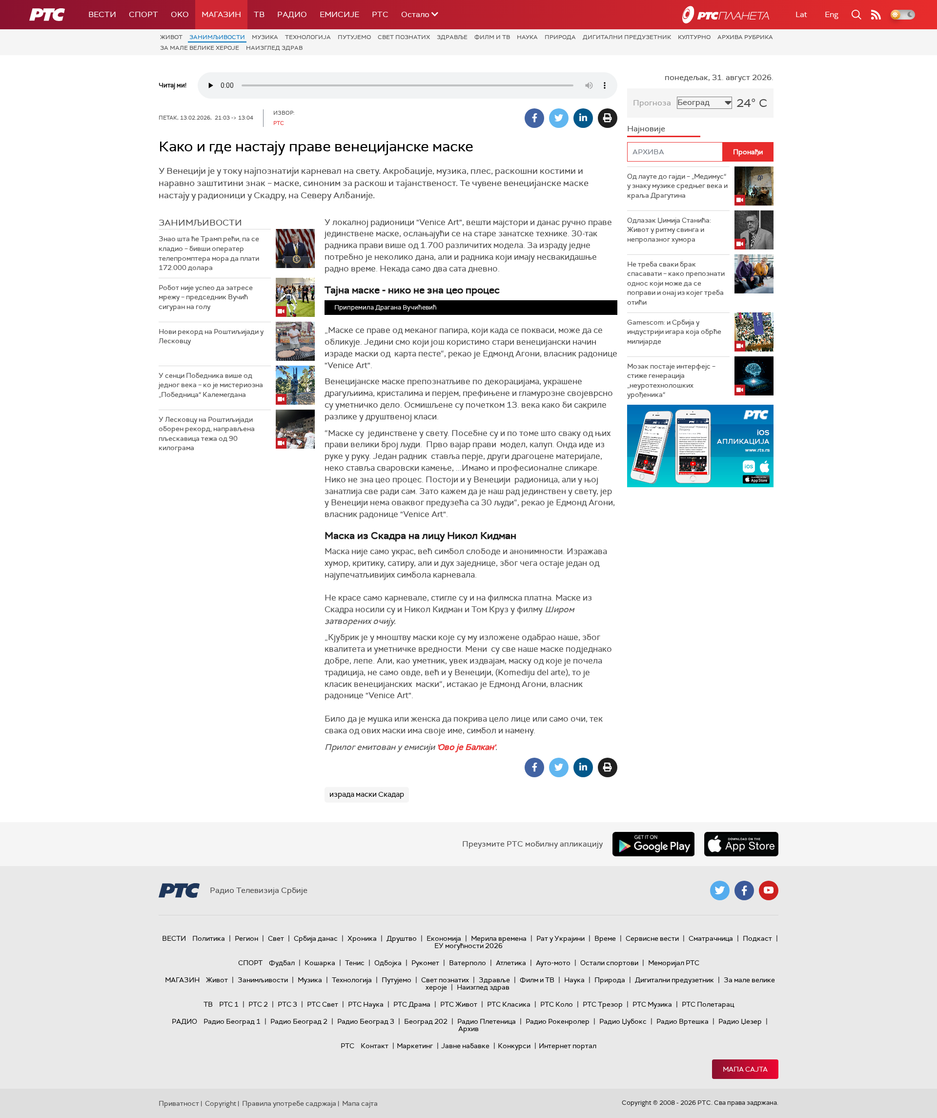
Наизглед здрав (274, 48)
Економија (444, 938)
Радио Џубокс (623, 1021)
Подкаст (757, 938)
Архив (468, 1028)
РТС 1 (229, 1004)
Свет (276, 938)
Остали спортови (609, 962)
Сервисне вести (652, 938)
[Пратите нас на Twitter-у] (720, 890)
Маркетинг (415, 1045)
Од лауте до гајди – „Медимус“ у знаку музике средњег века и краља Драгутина (677, 186)
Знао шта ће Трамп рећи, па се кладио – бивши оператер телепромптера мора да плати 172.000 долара (209, 253)
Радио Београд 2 (298, 1021)
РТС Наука (366, 1004)
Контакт (374, 1045)
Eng (831, 14)
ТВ (259, 14)
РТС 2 (258, 1004)
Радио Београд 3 (365, 1021)
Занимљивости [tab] (200, 222)
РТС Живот (458, 1004)
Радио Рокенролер (558, 1021)
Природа (560, 37)
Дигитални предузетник (627, 37)
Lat (801, 14)
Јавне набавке (465, 1045)
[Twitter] (559, 118)
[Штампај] (607, 118)
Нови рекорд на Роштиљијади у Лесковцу (211, 336)
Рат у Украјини (560, 938)
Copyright (220, 1103)
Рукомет (425, 962)
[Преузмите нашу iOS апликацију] (741, 844)
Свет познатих (404, 37)
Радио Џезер (740, 1021)
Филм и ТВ (492, 37)
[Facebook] (534, 118)
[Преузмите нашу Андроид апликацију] (653, 844)
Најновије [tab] (646, 129)
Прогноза (652, 103)
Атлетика (511, 962)
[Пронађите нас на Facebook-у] (744, 890)
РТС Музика (652, 1004)
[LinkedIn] (583, 118)
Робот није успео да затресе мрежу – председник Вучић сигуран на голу (206, 297)
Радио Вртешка (682, 1021)
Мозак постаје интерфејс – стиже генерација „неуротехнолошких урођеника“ (671, 380)
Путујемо (354, 37)
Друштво (402, 938)
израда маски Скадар (366, 794)
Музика (265, 37)
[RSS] (876, 14)
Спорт (143, 14)
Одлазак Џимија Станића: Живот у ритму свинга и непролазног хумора (669, 230)
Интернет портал (567, 1045)
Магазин (221, 14)
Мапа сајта (745, 1069)
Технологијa (308, 37)
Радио (292, 14)
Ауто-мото (553, 962)
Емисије (339, 14)
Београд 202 (426, 1021)
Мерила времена (499, 938)
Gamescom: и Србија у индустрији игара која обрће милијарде (674, 332)
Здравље (452, 37)
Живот (171, 37)
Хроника (362, 938)
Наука (527, 37)
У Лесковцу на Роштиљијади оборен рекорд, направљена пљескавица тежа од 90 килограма (207, 434)
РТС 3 (287, 1004)
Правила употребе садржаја (289, 1103)
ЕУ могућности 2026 (468, 945)
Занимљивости (217, 37)
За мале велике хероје (199, 48)
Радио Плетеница (486, 1021)
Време (605, 938)
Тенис (355, 962)
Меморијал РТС (673, 962)
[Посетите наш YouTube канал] (768, 890)
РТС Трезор (603, 1004)
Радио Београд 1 (232, 1021)
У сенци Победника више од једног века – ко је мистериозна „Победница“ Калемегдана (211, 385)
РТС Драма (411, 1004)
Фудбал (282, 962)
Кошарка (320, 962)
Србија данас (316, 938)
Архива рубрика (745, 37)
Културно (694, 37)
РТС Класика (508, 1004)
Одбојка (388, 962)
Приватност (179, 1103)
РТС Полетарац (708, 1004)
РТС (380, 14)
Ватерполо (467, 962)
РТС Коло (556, 1004)
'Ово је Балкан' (466, 747)
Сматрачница (711, 938)
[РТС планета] (725, 14)
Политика (208, 938)
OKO (180, 14)
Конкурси (514, 1045)
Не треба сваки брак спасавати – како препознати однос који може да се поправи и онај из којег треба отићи (676, 283)
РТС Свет (322, 1004)
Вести (102, 14)
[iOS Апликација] (700, 446)
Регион (246, 938)
